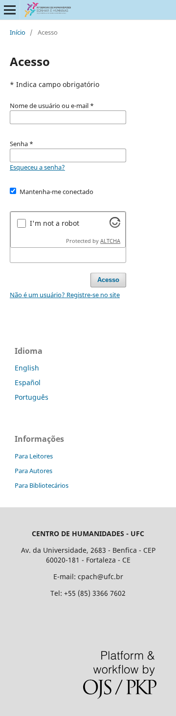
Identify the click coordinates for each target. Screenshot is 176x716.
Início (17, 32)
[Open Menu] (10, 10)
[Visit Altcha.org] (115, 225)
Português (31, 397)
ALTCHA (110, 241)
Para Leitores (34, 456)
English (27, 367)
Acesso (108, 279)
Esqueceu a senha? (37, 167)
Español (28, 382)
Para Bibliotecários (41, 485)
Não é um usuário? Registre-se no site (65, 294)
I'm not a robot (54, 223)
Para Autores (33, 470)
